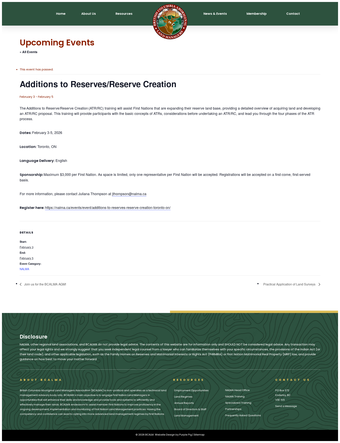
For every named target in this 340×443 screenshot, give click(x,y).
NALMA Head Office (237, 390)
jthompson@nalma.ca (129, 193)
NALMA (24, 269)
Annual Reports (184, 403)
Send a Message (286, 406)
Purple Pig (185, 435)
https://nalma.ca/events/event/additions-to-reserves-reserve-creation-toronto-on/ (108, 207)
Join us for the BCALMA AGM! (44, 284)
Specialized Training (238, 403)
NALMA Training (235, 396)
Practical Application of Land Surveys (290, 284)
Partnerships (233, 409)
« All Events (28, 52)
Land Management (186, 415)
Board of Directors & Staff (190, 409)
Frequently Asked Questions (243, 415)
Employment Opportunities (191, 390)
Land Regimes (183, 397)
